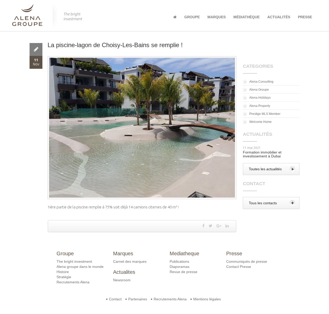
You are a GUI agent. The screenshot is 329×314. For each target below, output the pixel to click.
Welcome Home (260, 122)
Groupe (192, 17)
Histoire (63, 272)
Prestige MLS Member (264, 114)
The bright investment (74, 261)
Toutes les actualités (265, 169)
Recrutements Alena (73, 282)
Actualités (278, 17)
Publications (179, 261)
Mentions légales (207, 299)
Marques (216, 17)
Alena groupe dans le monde (80, 267)
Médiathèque (246, 17)
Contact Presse (238, 267)
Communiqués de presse (246, 261)
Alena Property (259, 106)
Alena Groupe (259, 89)
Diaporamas (179, 267)
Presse (305, 17)
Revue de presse (183, 272)
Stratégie (64, 277)
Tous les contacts (263, 203)
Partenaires (137, 299)
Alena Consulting (261, 81)
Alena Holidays (260, 97)
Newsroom (122, 280)
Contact (115, 299)
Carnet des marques (130, 261)
